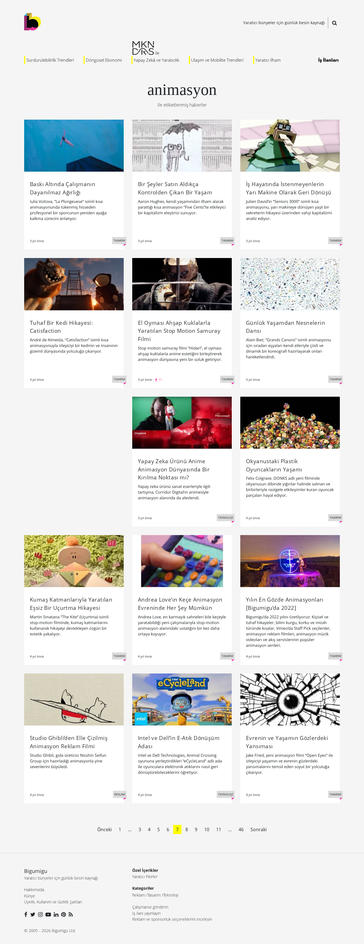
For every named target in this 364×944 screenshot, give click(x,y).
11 (218, 829)
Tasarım (154, 895)
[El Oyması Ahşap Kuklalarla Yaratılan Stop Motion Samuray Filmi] (182, 283)
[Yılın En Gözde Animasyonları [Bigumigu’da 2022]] (290, 561)
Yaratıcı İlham (268, 60)
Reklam (138, 895)
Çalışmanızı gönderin (150, 907)
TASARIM (119, 240)
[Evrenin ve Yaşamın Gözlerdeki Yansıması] (290, 699)
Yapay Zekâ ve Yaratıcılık (156, 60)
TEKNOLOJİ (225, 517)
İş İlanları (328, 60)
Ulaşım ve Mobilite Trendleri (217, 60)
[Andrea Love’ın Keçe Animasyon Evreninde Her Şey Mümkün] (182, 561)
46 (241, 829)
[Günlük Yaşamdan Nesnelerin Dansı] (290, 283)
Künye (29, 896)
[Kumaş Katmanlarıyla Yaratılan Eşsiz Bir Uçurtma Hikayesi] (74, 561)
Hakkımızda (34, 889)
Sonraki (259, 829)
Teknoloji (170, 895)
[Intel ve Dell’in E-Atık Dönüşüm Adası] (182, 699)
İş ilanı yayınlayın (146, 913)
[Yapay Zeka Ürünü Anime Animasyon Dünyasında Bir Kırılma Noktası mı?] (182, 422)
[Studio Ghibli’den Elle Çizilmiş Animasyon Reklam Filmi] (74, 699)
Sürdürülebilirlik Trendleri (50, 60)
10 (206, 829)
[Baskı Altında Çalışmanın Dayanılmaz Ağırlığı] (74, 145)
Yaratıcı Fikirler (145, 876)
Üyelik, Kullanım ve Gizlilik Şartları (53, 902)
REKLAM (119, 794)
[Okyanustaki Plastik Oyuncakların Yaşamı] (290, 422)
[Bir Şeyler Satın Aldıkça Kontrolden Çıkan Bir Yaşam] (182, 145)
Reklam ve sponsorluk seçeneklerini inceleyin (172, 919)
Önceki (104, 829)
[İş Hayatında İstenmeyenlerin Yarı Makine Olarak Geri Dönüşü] (290, 145)
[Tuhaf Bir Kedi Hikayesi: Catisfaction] (74, 283)
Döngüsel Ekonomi (104, 60)
